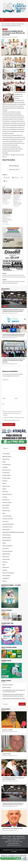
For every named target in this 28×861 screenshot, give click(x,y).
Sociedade (4, 570)
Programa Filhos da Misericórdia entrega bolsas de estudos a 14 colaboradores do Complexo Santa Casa (13, 360)
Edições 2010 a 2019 (6, 838)
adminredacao (6, 37)
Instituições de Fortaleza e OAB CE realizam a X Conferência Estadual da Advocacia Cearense (13, 310)
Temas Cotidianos (6, 575)
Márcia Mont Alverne (7, 526)
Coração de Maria (6, 475)
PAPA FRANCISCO (6, 540)
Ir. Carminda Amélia (6, 516)
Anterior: (13, 275)
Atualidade (5, 29)
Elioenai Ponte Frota (7, 494)
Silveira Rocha (5, 567)
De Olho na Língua (6, 687)
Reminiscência (5, 556)
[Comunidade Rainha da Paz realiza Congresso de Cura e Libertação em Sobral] (14, 767)
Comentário (5, 379)
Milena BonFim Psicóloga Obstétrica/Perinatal (13, 532)
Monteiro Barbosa (6, 535)
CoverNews (21, 849)
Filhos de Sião (5, 507)
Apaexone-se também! (7, 684)
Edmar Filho (5, 491)
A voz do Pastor (6, 453)
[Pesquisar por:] (10, 448)
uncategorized (5, 578)
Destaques (4, 480)
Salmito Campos (6, 559)
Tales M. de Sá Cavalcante (8, 572)
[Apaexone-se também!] (14, 719)
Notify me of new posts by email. (11, 420)
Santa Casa (4, 562)
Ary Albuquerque (6, 464)
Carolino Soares (6, 472)
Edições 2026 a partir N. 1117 (14, 845)
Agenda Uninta (5, 459)
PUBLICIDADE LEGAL (13, 843)
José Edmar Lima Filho (7, 518)
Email (16, 398)
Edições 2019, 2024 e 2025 (19, 838)
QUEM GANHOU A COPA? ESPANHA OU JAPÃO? (13, 698)
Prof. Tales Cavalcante (7, 551)
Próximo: (13, 281)
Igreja (3, 513)
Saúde (3, 564)
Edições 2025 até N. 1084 (13, 840)
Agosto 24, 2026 (12, 313)
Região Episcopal (6, 553)
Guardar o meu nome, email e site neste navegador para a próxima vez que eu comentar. (12, 413)
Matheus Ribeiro (6, 529)
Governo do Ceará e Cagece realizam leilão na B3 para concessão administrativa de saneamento (13, 335)
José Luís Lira (5, 521)
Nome (4, 398)
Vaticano (4, 581)
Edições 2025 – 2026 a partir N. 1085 (13, 841)
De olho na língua (6, 478)
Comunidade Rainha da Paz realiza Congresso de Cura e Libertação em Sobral (13, 690)
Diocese (4, 483)
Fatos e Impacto (6, 505)
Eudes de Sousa (6, 499)
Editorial (4, 488)
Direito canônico (6, 486)
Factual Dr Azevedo (6, 502)
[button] (2, 19)
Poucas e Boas (5, 548)
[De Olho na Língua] (14, 743)
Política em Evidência (7, 545)
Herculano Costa (6, 510)
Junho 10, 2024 (13, 37)
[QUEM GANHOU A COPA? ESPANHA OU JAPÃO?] (14, 818)
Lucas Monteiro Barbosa (8, 524)
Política (4, 543)
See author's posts (14, 169)
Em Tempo (4, 497)
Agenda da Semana (6, 456)
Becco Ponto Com (6, 470)
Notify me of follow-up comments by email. (14, 417)
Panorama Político (6, 537)
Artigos (4, 461)
